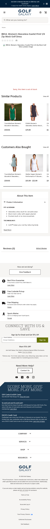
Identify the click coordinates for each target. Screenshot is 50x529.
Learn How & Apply (39, 421)
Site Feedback (25, 524)
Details (9, 307)
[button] (25, 272)
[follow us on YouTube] (16, 377)
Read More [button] (7, 230)
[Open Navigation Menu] (4, 12)
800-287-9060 (24, 490)
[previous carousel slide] (6, 3)
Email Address (8, 338)
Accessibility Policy (25, 500)
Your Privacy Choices (23, 514)
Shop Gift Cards (24, 397)
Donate (9, 318)
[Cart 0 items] (45, 12)
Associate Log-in (25, 505)
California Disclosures (25, 520)
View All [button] (46, 96)
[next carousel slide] (44, 3)
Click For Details (27, 352)
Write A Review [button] (41, 248)
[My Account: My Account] (40, 12)
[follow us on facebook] (27, 377)
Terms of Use (25, 495)
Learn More (10, 285)
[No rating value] (8, 40)
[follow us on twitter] (22, 377)
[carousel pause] (46, 3)
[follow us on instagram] (33, 377)
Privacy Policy (25, 509)
